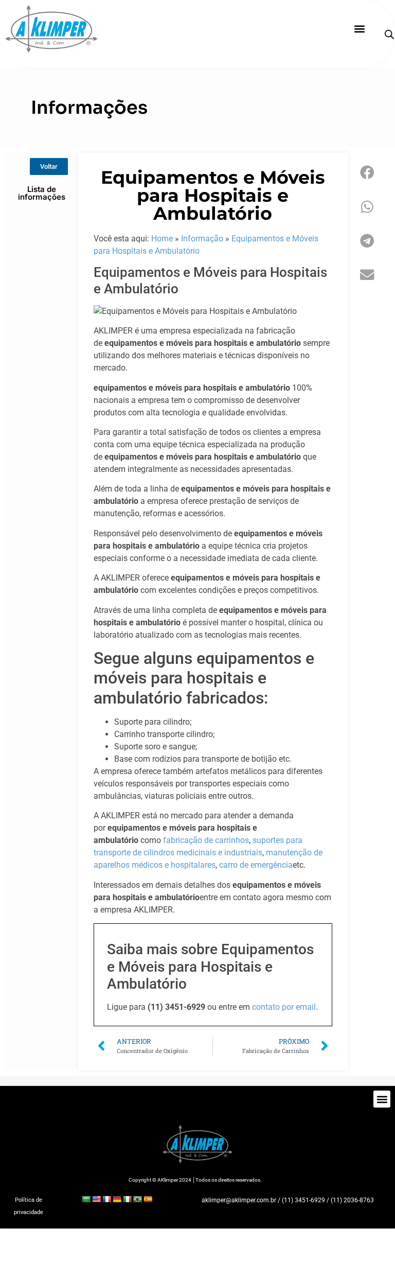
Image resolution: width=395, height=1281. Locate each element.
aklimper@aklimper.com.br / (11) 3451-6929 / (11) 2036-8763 (288, 1200)
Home (162, 238)
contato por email (284, 1007)
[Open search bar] (389, 34)
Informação (202, 238)
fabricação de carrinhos (206, 840)
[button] (359, 29)
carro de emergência (256, 865)
